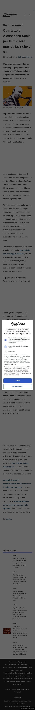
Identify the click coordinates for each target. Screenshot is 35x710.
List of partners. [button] (11, 364)
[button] (17, 351)
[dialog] (17, 355)
